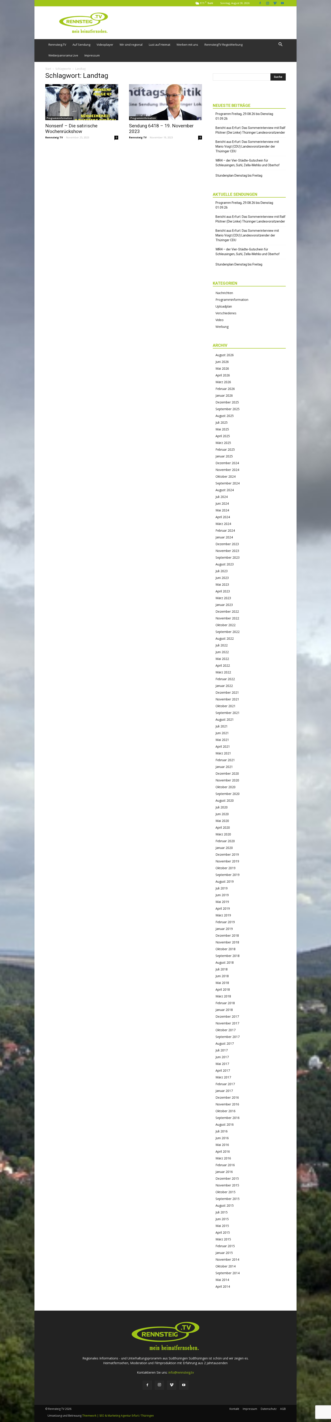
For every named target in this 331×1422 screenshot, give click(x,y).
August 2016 (224, 1124)
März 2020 (223, 834)
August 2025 (224, 416)
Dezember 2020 (227, 773)
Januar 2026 (224, 395)
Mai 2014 (222, 1280)
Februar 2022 (225, 679)
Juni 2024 (222, 503)
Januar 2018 (224, 1010)
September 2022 (227, 632)
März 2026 (223, 382)
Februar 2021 (225, 760)
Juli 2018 (221, 969)
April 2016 (222, 1151)
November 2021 (227, 699)
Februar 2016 (225, 1165)
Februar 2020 (225, 841)
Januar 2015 (224, 1253)
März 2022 (223, 672)
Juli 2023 (221, 571)
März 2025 (223, 443)
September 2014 (227, 1273)
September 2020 (227, 794)
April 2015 (222, 1232)
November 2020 (227, 780)
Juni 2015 (222, 1219)
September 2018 (227, 956)
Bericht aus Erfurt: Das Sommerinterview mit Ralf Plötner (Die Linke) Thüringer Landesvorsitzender (250, 130)
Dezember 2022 (227, 611)
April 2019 (222, 908)
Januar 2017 (224, 1091)
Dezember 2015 (227, 1178)
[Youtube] (282, 3)
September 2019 (227, 875)
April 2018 (222, 989)
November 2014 (227, 1259)
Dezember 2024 (227, 463)
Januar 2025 (224, 456)
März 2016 (223, 1158)
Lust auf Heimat (159, 45)
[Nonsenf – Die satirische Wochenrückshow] (81, 102)
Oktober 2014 (225, 1266)
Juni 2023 (222, 578)
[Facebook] (260, 3)
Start (48, 69)
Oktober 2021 (225, 706)
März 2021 (223, 753)
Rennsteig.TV (57, 45)
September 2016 (227, 1118)
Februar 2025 (225, 449)
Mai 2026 (222, 368)
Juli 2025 (221, 422)
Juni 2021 (222, 733)
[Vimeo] (275, 3)
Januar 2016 (224, 1172)
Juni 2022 (222, 652)
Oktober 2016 (225, 1111)
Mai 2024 (222, 510)
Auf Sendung (81, 45)
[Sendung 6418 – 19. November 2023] (165, 102)
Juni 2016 (222, 1138)
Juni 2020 (222, 814)
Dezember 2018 (227, 935)
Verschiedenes (225, 313)
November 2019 (227, 861)
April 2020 (222, 827)
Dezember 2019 (227, 854)
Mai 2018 (222, 983)
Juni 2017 (222, 1057)
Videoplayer (105, 45)
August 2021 (224, 719)
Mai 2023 (222, 584)
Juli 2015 (221, 1212)
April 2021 (222, 746)
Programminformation (59, 118)
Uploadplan (223, 306)
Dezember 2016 (227, 1097)
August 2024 (224, 490)
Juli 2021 (221, 726)
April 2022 (222, 665)
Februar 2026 (225, 389)
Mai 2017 (222, 1064)
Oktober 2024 (225, 476)
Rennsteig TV (54, 137)
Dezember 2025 (227, 402)
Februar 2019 (225, 922)
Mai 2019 (222, 902)
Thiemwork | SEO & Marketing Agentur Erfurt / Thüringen (118, 1416)
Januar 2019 (224, 929)
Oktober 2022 (225, 625)
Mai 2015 (222, 1226)
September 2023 (227, 557)
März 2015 (223, 1239)
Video (219, 320)
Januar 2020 (224, 848)
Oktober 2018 (225, 949)
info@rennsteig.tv (181, 1372)
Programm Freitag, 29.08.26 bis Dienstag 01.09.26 (244, 116)
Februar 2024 (225, 530)
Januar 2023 (224, 605)
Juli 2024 (221, 497)
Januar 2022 (224, 686)
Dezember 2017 (227, 1016)
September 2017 (227, 1037)
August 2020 (224, 800)
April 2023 (222, 591)
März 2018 (223, 996)
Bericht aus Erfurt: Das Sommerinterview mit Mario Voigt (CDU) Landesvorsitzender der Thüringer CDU (247, 146)
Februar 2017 (225, 1084)
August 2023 (224, 564)
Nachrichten (224, 293)
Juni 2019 (222, 895)
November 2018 (227, 942)
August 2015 (224, 1205)
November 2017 (227, 1023)
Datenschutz (269, 1409)
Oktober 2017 (225, 1030)
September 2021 (227, 713)
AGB (283, 1409)
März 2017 (223, 1077)
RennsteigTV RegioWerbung (223, 45)
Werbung (222, 326)
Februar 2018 (225, 1003)
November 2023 (227, 551)
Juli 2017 (221, 1050)
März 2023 (223, 598)
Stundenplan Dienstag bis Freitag (238, 175)
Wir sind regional (131, 45)
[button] (280, 45)
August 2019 (224, 881)
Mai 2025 (222, 429)
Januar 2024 (224, 537)
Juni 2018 (222, 976)
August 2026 (224, 355)
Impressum (92, 55)
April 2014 (222, 1286)
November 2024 (227, 470)
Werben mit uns (187, 45)
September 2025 (227, 409)
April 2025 (222, 436)
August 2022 (224, 638)
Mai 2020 (222, 821)
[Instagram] (267, 3)
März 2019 (223, 915)
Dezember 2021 (227, 692)
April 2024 (222, 517)
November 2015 (227, 1185)
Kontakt (234, 1409)
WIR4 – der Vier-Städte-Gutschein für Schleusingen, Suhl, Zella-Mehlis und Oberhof (247, 163)
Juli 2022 (221, 645)
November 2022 (227, 618)
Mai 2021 (222, 740)
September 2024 (227, 483)
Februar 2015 (225, 1246)
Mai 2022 (222, 659)
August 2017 (224, 1043)
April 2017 (222, 1070)
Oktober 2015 (225, 1192)
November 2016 (227, 1104)
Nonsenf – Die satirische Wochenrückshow (71, 128)
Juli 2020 (221, 807)
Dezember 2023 (227, 544)
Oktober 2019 (225, 868)
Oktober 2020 (225, 787)
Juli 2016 (221, 1131)
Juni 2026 (222, 362)
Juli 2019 (221, 888)
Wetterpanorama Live (63, 55)
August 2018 (224, 962)
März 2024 (223, 524)
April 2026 (222, 375)
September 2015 (227, 1199)
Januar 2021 (224, 767)
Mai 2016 (222, 1145)
